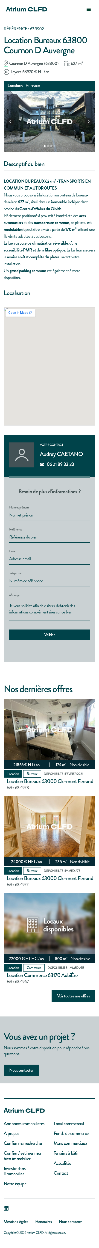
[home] (25, 9)
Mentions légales (16, 1222)
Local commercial (69, 1123)
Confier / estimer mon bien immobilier (23, 1156)
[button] (88, 9)
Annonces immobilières (24, 1123)
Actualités (62, 1163)
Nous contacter (21, 1070)
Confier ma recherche (23, 1143)
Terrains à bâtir (66, 1153)
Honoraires (43, 1222)
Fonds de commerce (71, 1133)
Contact (61, 1173)
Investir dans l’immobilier (15, 1171)
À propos (11, 1133)
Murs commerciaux (70, 1143)
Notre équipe (15, 1183)
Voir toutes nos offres (73, 996)
